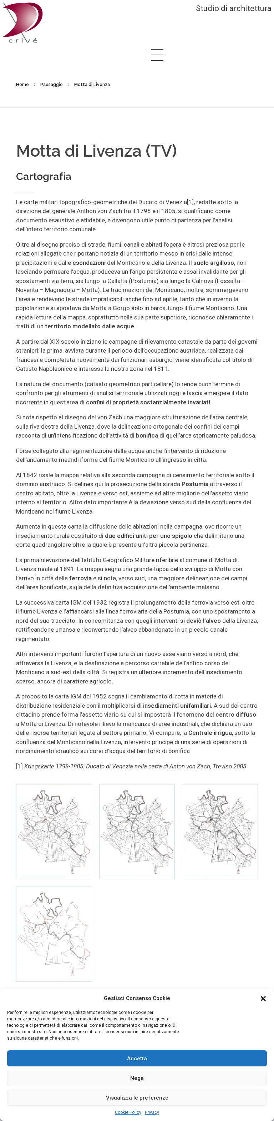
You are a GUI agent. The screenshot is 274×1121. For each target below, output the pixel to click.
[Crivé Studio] (22, 22)
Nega (137, 1078)
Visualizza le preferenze (137, 1098)
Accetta (137, 1058)
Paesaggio (51, 84)
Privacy (152, 1112)
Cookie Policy (128, 1112)
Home (22, 84)
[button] (263, 998)
